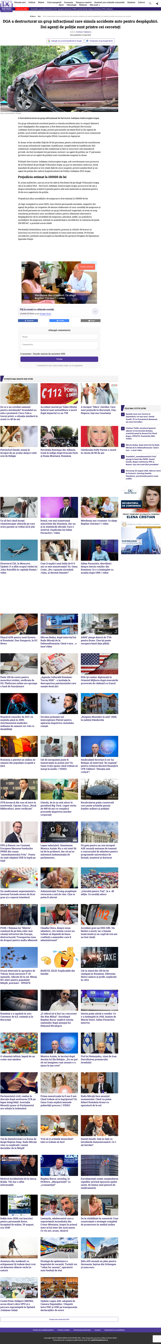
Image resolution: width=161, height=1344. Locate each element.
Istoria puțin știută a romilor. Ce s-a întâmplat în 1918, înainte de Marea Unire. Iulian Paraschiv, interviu (98, 1018)
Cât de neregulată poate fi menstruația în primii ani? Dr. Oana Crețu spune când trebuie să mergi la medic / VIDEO (59, 764)
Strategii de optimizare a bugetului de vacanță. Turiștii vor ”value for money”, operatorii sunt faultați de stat (59, 1266)
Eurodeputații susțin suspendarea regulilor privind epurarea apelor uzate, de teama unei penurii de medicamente (99, 1183)
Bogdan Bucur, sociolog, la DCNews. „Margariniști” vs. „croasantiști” (56, 1181)
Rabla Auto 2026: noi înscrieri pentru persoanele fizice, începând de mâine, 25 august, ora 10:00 (17, 1223)
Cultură (141, 2)
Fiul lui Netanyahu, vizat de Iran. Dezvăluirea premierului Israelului (99, 1059)
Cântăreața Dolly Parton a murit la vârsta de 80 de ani (98, 451)
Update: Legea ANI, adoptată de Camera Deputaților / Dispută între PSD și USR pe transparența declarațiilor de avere (59, 1305)
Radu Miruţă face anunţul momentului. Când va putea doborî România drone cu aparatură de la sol (96, 1101)
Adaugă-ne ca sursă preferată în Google (66, 41)
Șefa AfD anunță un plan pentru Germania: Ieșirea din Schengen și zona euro (98, 1264)
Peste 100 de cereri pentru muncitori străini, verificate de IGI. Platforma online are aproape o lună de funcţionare (18, 682)
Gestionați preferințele (82, 1330)
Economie (68, 2)
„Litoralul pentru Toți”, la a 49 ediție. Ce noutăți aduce (97, 893)
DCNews (6, 6)
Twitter (61, 320)
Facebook (29, 320)
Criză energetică (54, 2)
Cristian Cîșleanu (83, 32)
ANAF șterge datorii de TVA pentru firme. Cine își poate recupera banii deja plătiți (96, 640)
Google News (45, 314)
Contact (98, 1330)
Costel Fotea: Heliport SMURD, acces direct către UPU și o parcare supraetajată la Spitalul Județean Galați (17, 1305)
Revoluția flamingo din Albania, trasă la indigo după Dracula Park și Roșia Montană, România (59, 452)
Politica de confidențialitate (43, 1330)
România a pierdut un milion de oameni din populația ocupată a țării (17, 762)
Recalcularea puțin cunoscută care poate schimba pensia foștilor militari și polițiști (97, 805)
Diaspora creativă (84, 2)
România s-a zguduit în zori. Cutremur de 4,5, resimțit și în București (57, 9)
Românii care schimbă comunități (109, 2)
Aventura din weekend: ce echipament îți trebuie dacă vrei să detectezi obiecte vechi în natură (17, 1266)
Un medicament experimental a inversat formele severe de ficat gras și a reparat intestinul (17, 894)
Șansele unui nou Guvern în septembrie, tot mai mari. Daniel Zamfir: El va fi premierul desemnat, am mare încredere (142, 418)
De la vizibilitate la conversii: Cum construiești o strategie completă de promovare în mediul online (99, 1221)
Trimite (59, 359)
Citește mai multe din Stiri (59, 1319)
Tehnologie (71, 5)
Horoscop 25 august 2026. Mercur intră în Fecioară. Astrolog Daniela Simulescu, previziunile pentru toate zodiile (143, 474)
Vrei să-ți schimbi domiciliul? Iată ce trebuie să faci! (57, 1140)
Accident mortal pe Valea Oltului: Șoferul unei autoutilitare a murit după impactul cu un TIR (59, 410)
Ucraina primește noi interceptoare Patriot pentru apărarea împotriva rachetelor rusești (57, 721)
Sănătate (131, 2)
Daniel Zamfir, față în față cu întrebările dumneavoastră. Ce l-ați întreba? (99, 1141)
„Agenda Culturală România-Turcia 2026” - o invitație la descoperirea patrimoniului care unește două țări (58, 682)
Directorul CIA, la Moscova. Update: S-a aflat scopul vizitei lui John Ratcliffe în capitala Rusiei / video (18, 568)
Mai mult (95, 5)
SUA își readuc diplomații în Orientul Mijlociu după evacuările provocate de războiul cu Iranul (99, 680)
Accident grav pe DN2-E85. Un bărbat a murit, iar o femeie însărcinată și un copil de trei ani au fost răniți (99, 932)
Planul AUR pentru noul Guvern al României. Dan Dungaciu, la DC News (18, 640)
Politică (32, 2)
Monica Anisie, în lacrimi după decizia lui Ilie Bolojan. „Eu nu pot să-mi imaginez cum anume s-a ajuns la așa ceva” (59, 1061)
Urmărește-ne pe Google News (101, 41)
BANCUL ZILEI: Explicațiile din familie (58, 972)
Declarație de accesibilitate (114, 1330)
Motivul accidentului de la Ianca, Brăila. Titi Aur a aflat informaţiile (18, 1181)
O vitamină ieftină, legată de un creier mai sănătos (17, 1058)
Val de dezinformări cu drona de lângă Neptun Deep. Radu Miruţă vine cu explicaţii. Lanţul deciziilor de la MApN (18, 1143)
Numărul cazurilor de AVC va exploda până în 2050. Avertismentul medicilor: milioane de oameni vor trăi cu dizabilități (17, 723)
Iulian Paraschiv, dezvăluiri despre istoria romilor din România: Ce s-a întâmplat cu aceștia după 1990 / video (97, 568)
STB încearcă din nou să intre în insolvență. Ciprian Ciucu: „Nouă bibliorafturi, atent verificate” (18, 805)
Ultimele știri (20, 2)
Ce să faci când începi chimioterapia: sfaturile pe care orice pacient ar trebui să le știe (17, 523)
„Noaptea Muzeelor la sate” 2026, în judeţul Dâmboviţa (99, 718)
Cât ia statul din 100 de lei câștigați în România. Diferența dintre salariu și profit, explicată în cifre (98, 975)
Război (41, 2)
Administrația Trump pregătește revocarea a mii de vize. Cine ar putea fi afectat (58, 894)
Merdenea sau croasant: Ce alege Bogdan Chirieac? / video (99, 522)
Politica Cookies (64, 1330)
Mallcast (83, 5)
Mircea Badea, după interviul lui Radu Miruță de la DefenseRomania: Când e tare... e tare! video (58, 642)
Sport (61, 5)
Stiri (39, 16)
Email (92, 320)
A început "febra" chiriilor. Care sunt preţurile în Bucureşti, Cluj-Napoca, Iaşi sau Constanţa (98, 410)
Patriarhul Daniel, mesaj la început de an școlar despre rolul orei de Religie (18, 452)
